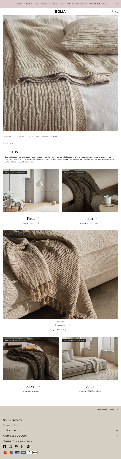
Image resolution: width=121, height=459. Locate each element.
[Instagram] (10, 446)
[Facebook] (4, 446)
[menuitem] (5, 11)
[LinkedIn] (28, 446)
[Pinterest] (22, 446)
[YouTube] (16, 446)
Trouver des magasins (22, 441)
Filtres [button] (10, 143)
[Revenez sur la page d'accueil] (60, 11)
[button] (5, 143)
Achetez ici (102, 4)
